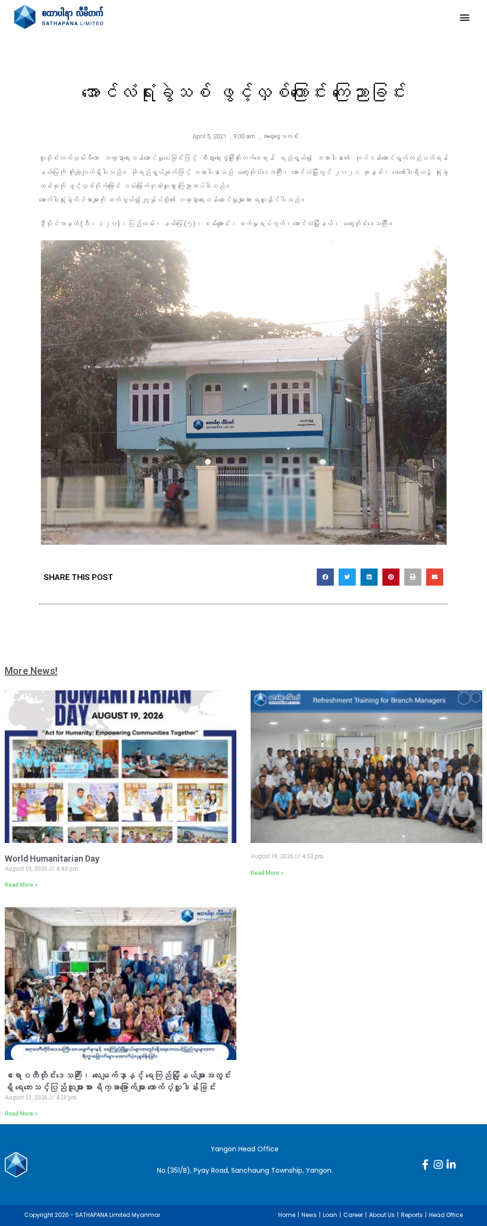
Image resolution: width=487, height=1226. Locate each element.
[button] (465, 17)
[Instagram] (438, 1164)
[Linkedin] (451, 1164)
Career (353, 1215)
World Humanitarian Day (52, 858)
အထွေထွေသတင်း (280, 136)
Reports (412, 1215)
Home (286, 1215)
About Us (382, 1215)
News (309, 1215)
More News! (31, 671)
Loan (330, 1215)
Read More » (21, 885)
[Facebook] (425, 1164)
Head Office (446, 1215)
